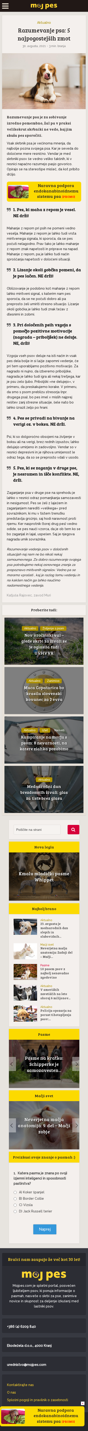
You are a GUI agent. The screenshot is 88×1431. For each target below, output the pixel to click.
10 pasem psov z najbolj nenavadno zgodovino (54, 973)
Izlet (45, 730)
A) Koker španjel (31, 1192)
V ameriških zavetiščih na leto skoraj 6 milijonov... (55, 993)
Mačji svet (47, 944)
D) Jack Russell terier (35, 1211)
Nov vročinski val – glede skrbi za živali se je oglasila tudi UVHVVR (44, 644)
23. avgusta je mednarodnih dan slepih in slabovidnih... (54, 930)
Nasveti (59, 730)
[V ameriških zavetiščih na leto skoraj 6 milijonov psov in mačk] (27, 993)
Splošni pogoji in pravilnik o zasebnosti (37, 1400)
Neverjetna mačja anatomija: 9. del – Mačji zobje (44, 1125)
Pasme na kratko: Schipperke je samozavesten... (44, 1064)
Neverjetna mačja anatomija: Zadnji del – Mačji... (56, 952)
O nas (11, 1392)
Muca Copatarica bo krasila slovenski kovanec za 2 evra (44, 693)
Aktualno (44, 22)
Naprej (45, 1229)
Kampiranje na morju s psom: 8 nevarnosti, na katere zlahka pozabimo (44, 742)
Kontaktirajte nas (20, 1385)
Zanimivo (53, 681)
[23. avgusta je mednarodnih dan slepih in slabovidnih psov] (27, 927)
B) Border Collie (31, 1198)
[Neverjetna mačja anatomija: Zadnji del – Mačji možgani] (27, 951)
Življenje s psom (53, 628)
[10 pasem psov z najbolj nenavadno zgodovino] (27, 972)
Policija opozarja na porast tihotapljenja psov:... (55, 1014)
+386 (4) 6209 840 (21, 1326)
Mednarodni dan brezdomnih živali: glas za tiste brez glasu (44, 792)
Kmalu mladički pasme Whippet (44, 876)
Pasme (45, 965)
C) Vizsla (26, 1205)
